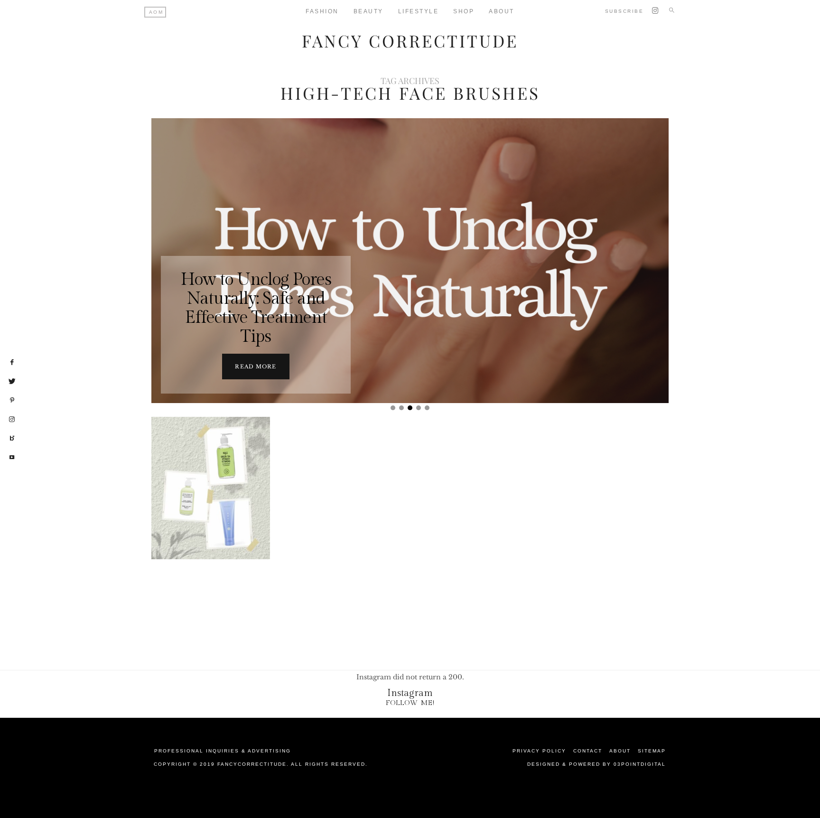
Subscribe (624, 11)
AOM (156, 12)
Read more (255, 366)
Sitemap (652, 750)
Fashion (322, 11)
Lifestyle (418, 11)
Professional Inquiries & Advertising (222, 750)
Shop (463, 11)
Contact (587, 750)
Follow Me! (410, 703)
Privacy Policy (539, 750)
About (501, 11)
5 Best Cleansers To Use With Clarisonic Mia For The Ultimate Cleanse (211, 520)
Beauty (368, 11)
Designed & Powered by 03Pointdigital (596, 764)
